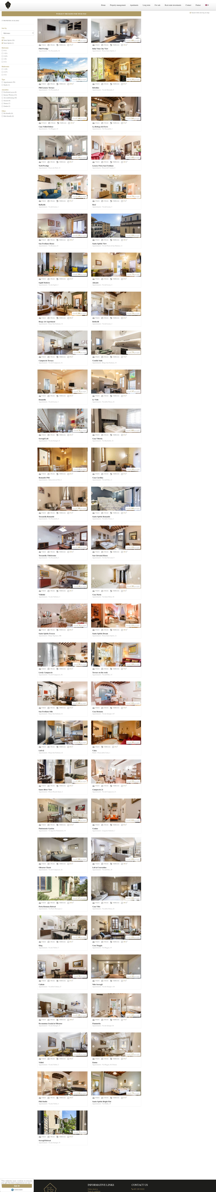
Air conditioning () (10, 98)
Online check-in (93, 1189)
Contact (188, 5)
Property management (118, 5)
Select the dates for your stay (72, 14)
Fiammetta (96, 1023)
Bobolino (95, 87)
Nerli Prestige (44, 165)
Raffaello (42, 204)
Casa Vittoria (97, 438)
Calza (94, 750)
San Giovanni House (100, 555)
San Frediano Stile (46, 711)
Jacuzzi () (7, 101)
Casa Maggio (97, 945)
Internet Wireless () (10, 95)
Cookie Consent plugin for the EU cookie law (16, 1190)
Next (85, 33)
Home (103, 5)
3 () (5, 59)
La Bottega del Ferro (100, 126)
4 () (5, 62)
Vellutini (42, 594)
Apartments (134, 5)
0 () (5, 50)
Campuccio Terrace (46, 360)
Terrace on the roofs (100, 672)
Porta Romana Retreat (47, 906)
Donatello (42, 399)
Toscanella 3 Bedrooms (47, 555)
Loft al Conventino (99, 867)
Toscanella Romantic (46, 516)
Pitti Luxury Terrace (46, 87)
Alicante (95, 282)
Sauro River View (45, 789)
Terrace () (7, 103)
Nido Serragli (97, 984)
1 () (5, 53)
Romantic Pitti (44, 477)
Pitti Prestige (43, 48)
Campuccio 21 (97, 789)
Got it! (17, 1185)
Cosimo (95, 828)
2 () (5, 56)
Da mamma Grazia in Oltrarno (50, 1023)
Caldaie (41, 984)
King (40, 945)
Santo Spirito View (99, 243)
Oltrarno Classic (45, 867)
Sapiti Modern (44, 282)
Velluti (41, 1062)
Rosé (94, 204)
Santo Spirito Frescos (47, 633)
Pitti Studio (43, 1101)
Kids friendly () (9, 116)
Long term (146, 5)
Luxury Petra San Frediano (103, 165)
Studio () (7, 85)
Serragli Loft (43, 438)
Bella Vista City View (100, 48)
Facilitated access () (10, 92)
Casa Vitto (96, 906)
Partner (198, 5)
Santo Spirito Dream (100, 633)
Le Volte (95, 399)
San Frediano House (46, 243)
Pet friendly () (8, 113)
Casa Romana (97, 711)
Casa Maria (96, 594)
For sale (157, 5)
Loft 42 (41, 750)
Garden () (7, 106)
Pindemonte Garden (46, 828)
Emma (94, 1062)
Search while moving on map (200, 13)
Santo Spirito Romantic (101, 516)
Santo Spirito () (9, 40)
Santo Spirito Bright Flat (101, 1101)
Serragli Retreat (45, 1140)
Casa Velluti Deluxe (46, 126)
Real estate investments (173, 5)
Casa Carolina (97, 477)
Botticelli (95, 321)
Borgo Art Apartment (47, 321)
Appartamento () (9, 82)
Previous (40, 33)
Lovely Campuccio (46, 672)
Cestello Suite (97, 360)
